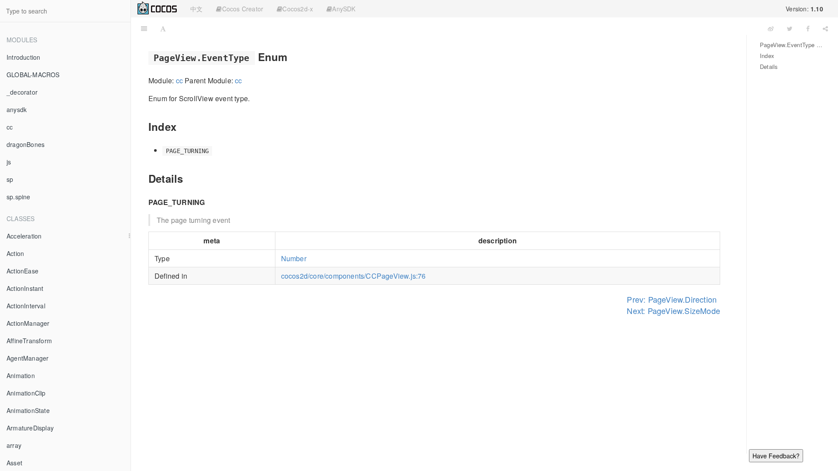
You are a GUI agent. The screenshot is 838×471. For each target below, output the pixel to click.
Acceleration (24, 236)
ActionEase (22, 270)
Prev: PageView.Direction (672, 299)
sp (10, 179)
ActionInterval (26, 305)
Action (15, 253)
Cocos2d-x (297, 8)
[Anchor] (293, 56)
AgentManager (27, 358)
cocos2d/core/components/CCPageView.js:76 (353, 276)
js (9, 161)
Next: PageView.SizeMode (673, 310)
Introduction (23, 57)
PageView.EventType (467, 28)
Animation (21, 375)
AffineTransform (29, 340)
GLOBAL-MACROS (33, 74)
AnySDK (343, 8)
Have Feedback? (776, 455)
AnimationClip (26, 393)
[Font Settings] (163, 28)
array (14, 445)
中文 (196, 8)
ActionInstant (25, 288)
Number (293, 258)
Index (767, 55)
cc (10, 127)
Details (769, 66)
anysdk (17, 109)
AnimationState (28, 410)
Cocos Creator (243, 8)
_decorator (22, 92)
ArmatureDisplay (30, 427)
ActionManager (28, 323)
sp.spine (19, 196)
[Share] (825, 28)
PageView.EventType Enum (792, 45)
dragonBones (26, 144)
